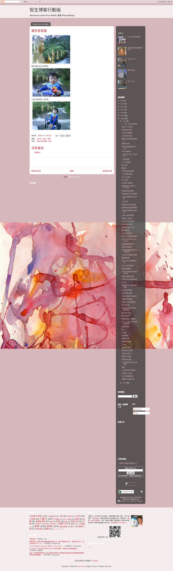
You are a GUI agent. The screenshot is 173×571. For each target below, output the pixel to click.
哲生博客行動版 (45, 9)
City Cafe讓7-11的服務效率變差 (129, 323)
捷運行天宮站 (64, 524)
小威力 (44, 139)
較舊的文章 (107, 171)
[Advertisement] (71, 162)
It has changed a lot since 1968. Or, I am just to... (46, 546)
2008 (122, 119)
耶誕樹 (38, 524)
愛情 (123, 367)
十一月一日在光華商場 (129, 124)
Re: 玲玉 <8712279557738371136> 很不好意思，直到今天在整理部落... (53, 548)
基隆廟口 (53, 524)
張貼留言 (37, 152)
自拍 (50, 521)
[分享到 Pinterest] (69, 135)
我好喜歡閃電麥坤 (128, 244)
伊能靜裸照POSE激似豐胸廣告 (129, 309)
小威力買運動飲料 (128, 376)
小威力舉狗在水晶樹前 (129, 296)
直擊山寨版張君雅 (128, 276)
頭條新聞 (39, 529)
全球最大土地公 (127, 373)
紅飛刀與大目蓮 (127, 224)
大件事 (69, 516)
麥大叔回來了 (126, 316)
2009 (122, 116)
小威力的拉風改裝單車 (129, 279)
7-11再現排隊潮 (127, 174)
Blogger (95, 561)
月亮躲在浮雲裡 (127, 290)
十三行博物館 (126, 162)
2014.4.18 (131, 81)
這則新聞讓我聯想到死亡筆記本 (129, 251)
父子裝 (124, 344)
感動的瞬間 (63, 526)
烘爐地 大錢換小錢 (128, 379)
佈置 (58, 521)
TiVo (61, 529)
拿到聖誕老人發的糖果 (129, 194)
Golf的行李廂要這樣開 (129, 236)
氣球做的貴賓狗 (127, 299)
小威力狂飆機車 (127, 133)
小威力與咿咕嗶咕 (128, 215)
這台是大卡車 (126, 313)
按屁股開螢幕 (126, 341)
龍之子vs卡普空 (127, 127)
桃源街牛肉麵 (126, 356)
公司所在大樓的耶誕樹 (129, 255)
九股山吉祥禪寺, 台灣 (43, 141)
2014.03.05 (131, 59)
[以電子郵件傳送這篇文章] (60, 135)
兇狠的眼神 (125, 326)
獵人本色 (125, 165)
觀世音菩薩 (125, 230)
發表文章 (138, 409)
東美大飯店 (131, 70)
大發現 (32, 519)
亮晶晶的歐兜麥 (127, 130)
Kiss (123, 329)
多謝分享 (32, 539)
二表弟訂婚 (51, 516)
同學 (64, 519)
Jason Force (82, 566)
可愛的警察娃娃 (127, 247)
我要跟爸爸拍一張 (128, 227)
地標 (49, 139)
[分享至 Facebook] (67, 135)
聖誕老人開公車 (127, 218)
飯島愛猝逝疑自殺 (128, 191)
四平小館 (125, 180)
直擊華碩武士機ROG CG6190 (129, 187)
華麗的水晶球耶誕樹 (128, 302)
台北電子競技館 (127, 183)
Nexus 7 (55, 529)
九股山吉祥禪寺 (127, 233)
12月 (124, 121)
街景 (37, 526)
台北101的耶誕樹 (127, 265)
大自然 (38, 139)
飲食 (49, 526)
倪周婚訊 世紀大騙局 (129, 205)
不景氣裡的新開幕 (128, 171)
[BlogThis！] (63, 135)
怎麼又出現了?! (127, 353)
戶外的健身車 (126, 151)
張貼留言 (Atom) (74, 177)
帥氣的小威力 (126, 347)
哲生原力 (96, 518)
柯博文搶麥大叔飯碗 (128, 319)
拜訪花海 (75, 521)
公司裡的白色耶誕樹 (128, 370)
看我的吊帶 (125, 338)
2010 (122, 113)
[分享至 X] (65, 135)
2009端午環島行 (36, 516)
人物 (61, 516)
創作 (76, 524)
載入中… (91, 547)
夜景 (65, 521)
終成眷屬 (125, 335)
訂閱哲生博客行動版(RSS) (128, 463)
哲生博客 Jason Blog (118, 522)
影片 (73, 526)
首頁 (72, 171)
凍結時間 (45, 524)
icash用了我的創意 (134, 37)
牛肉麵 (56, 519)
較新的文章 (36, 171)
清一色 (124, 282)
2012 (122, 107)
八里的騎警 (125, 159)
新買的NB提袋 (126, 359)
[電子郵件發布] (56, 135)
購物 (47, 529)
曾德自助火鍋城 (127, 350)
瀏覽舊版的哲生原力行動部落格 (130, 497)
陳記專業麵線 (126, 269)
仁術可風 (125, 201)
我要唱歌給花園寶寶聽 (129, 207)
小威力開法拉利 (127, 136)
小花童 (124, 332)
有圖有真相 (40, 521)
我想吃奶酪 (125, 143)
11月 (124, 383)
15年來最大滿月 (127, 293)
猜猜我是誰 (125, 258)
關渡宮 (124, 168)
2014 (122, 101)
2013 (122, 104)
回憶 (69, 519)
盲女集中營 (125, 305)
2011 (122, 110)
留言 (136, 413)
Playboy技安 (126, 177)
